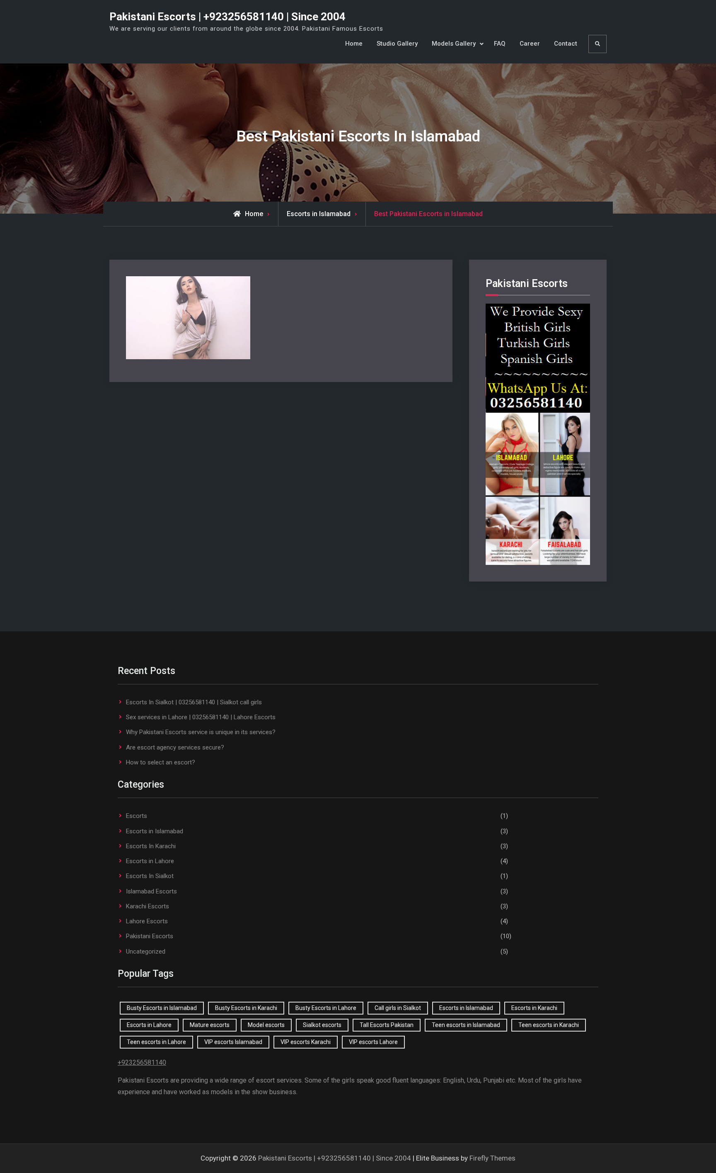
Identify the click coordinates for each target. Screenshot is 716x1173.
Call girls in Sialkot (398, 1008)
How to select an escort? (160, 762)
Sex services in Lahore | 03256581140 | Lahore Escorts (201, 717)
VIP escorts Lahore (373, 1042)
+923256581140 (142, 1062)
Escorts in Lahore (150, 861)
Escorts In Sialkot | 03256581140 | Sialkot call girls (194, 702)
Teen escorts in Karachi (548, 1025)
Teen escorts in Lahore (156, 1042)
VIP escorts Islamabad (233, 1042)
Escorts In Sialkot (150, 876)
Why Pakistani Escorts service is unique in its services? (201, 732)
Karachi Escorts (147, 906)
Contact (565, 43)
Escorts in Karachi (534, 1008)
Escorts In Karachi (151, 846)
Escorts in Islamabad (154, 831)
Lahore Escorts (147, 921)
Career (530, 43)
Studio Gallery (397, 43)
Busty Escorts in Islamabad (162, 1008)
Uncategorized (145, 951)
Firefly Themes (492, 1158)
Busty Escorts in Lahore (325, 1008)
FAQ (500, 43)
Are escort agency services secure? (175, 747)
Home (354, 43)
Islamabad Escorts (151, 891)
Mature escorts (210, 1025)
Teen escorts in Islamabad (466, 1025)
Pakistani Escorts (149, 936)
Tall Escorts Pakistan (387, 1025)
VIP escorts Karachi (306, 1042)
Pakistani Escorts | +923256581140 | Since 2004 (227, 16)
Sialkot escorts (322, 1025)
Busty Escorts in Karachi (246, 1008)
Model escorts (266, 1025)
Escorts (136, 816)
